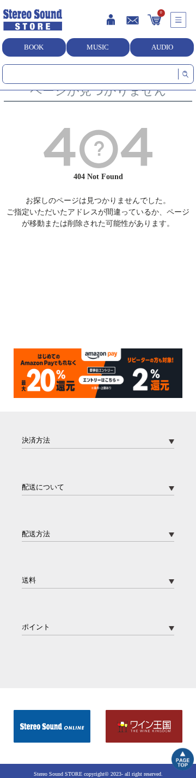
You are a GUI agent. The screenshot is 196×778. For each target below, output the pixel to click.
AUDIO (162, 47)
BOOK (34, 47)
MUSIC (98, 47)
